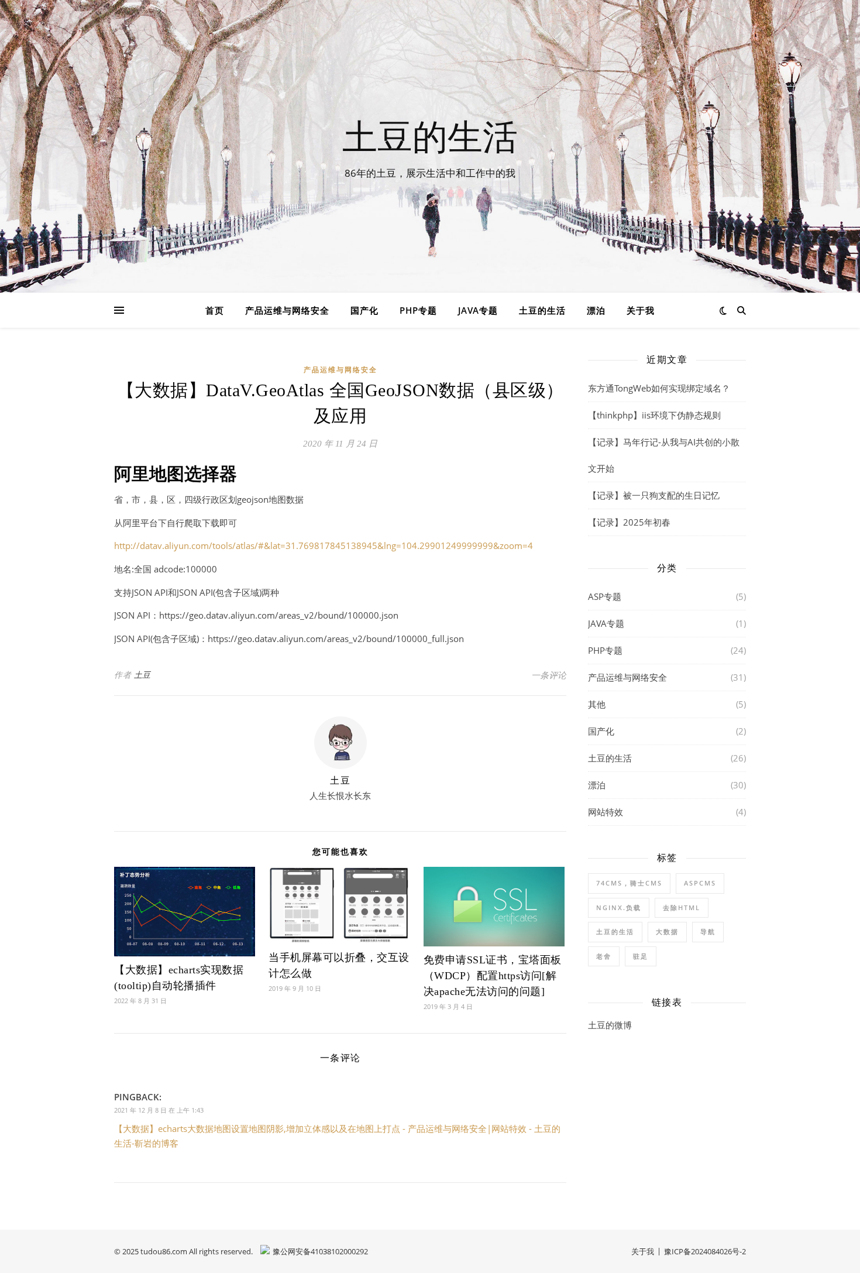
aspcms (700, 883)
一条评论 (548, 675)
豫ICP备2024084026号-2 (705, 1251)
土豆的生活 (430, 135)
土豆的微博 (610, 1025)
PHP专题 (418, 310)
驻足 (640, 956)
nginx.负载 (618, 907)
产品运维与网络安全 (287, 310)
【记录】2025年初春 (629, 522)
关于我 (641, 310)
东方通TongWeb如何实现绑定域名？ (659, 388)
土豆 (142, 674)
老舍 (603, 956)
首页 (214, 310)
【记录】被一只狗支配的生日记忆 (654, 495)
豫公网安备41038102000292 (320, 1251)
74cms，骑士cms (629, 883)
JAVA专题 (478, 310)
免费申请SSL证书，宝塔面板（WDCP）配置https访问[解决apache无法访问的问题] (493, 975)
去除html (681, 907)
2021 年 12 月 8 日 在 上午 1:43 (159, 1110)
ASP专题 (604, 596)
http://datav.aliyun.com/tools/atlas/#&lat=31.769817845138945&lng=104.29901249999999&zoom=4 (323, 545)
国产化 (364, 310)
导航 (707, 931)
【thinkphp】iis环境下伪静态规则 (654, 415)
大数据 (667, 931)
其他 (597, 704)
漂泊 (596, 310)
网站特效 (605, 812)
